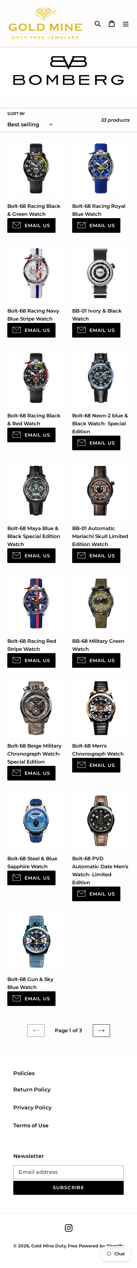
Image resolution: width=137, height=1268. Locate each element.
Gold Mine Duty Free (54, 1245)
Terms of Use (31, 1125)
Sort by (16, 113)
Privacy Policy (32, 1107)
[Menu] (126, 23)
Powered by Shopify (101, 1245)
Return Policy (32, 1089)
